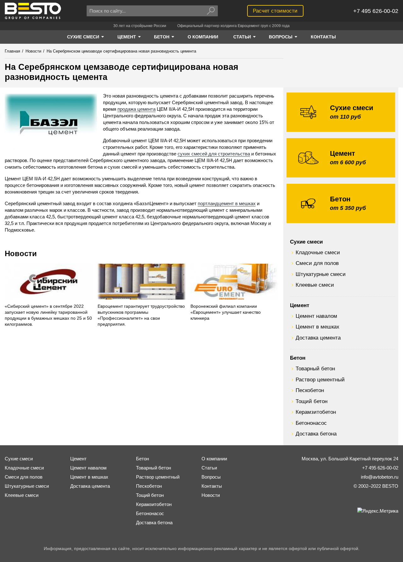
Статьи (209, 467)
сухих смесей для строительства (214, 153)
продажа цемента (136, 109)
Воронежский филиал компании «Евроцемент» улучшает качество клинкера (225, 312)
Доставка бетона (316, 433)
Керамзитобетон (316, 412)
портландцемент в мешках (227, 203)
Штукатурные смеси (321, 274)
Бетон (297, 358)
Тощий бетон (311, 401)
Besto (33, 11)
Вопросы (211, 477)
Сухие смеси (306, 241)
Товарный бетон (315, 368)
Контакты (212, 486)
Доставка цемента (318, 337)
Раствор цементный (320, 379)
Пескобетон (310, 390)
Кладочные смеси (318, 252)
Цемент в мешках (317, 326)
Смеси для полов (317, 263)
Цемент (299, 305)
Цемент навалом (316, 316)
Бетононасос (311, 423)
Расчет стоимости (275, 11)
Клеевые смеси (315, 285)
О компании (214, 458)
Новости (21, 253)
